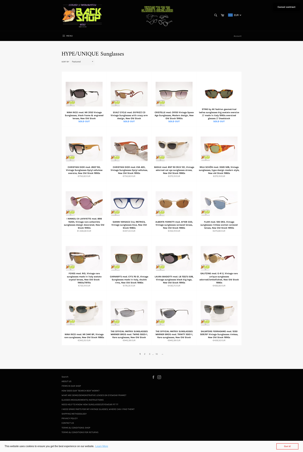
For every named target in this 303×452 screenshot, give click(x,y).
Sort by (65, 62)
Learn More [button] (101, 446)
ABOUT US (66, 381)
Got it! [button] (287, 446)
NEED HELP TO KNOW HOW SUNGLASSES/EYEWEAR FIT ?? (90, 404)
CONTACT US (68, 423)
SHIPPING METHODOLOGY (74, 413)
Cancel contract (286, 7)
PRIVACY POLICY (70, 418)
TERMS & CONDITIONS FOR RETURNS (80, 432)
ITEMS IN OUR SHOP (71, 386)
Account (237, 36)
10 (157, 354)
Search (65, 376)
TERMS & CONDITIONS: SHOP (76, 427)
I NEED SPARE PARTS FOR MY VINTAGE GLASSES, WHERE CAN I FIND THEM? (98, 409)
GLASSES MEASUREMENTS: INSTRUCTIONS (83, 400)
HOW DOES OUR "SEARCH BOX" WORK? (80, 390)
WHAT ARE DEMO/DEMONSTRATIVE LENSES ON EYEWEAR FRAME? (94, 395)
